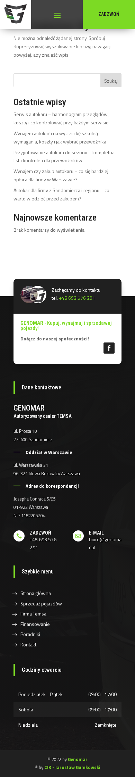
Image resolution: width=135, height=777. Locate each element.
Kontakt (28, 644)
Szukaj (111, 80)
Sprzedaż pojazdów (41, 603)
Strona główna (35, 593)
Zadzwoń (108, 14)
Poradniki (30, 634)
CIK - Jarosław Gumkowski (72, 767)
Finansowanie (35, 624)
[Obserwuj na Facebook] (109, 348)
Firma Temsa (33, 613)
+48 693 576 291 (77, 297)
